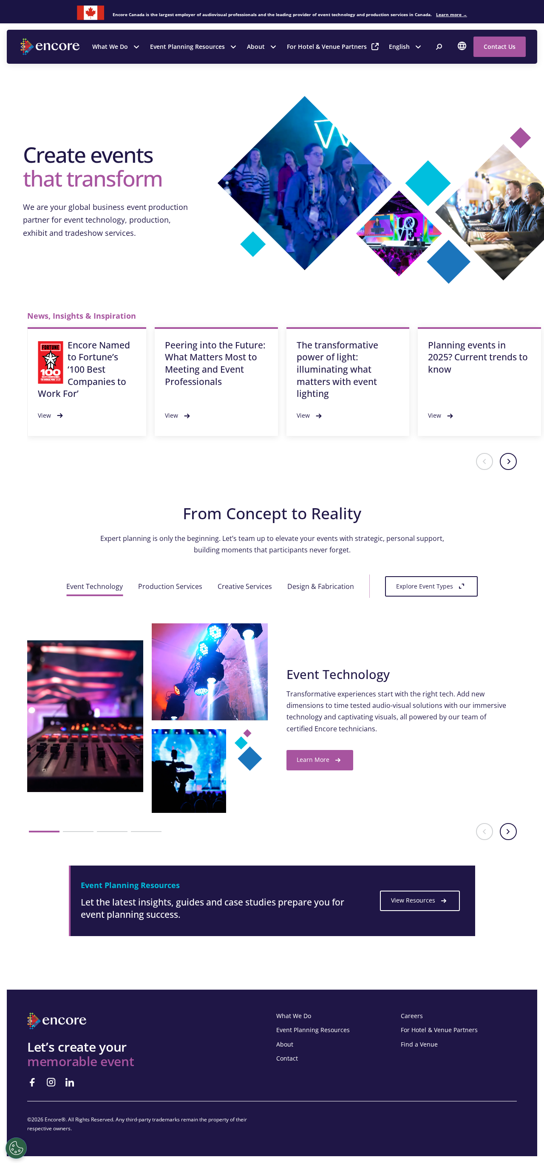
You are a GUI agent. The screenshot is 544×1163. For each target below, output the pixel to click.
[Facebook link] (32, 1082)
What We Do (110, 46)
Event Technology (94, 586)
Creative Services (245, 586)
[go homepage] (51, 46)
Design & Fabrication (320, 586)
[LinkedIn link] (70, 1082)
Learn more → (451, 14)
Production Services (170, 586)
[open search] (439, 46)
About (256, 46)
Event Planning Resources (187, 46)
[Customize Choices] (16, 1148)
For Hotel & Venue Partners (327, 46)
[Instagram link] (51, 1082)
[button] (484, 461)
